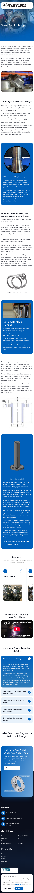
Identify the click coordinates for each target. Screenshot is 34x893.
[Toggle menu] (29, 5)
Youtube (3, 858)
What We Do (4, 838)
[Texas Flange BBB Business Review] (9, 870)
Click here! (23, 544)
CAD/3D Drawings (6, 843)
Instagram (4, 861)
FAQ (19, 838)
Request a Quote (11, 768)
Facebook (4, 853)
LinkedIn (3, 856)
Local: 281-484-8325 (11, 812)
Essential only (8, 888)
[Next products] (31, 586)
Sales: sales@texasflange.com (14, 818)
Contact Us (20, 843)
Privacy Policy (19, 884)
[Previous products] (3, 586)
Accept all (19, 888)
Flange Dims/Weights (23, 835)
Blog (2, 840)
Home (2, 835)
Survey (19, 840)
